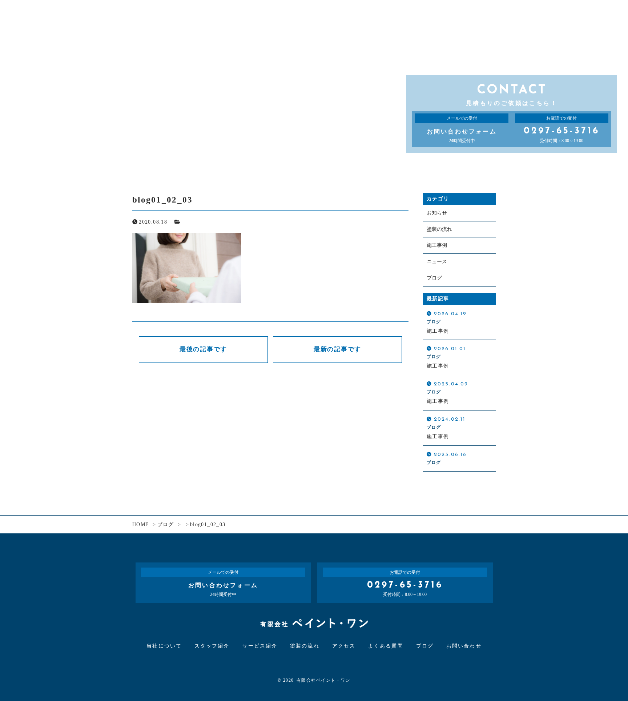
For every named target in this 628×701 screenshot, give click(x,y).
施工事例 (437, 245)
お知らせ (437, 213)
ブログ (434, 278)
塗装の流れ (439, 229)
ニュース (437, 261)
